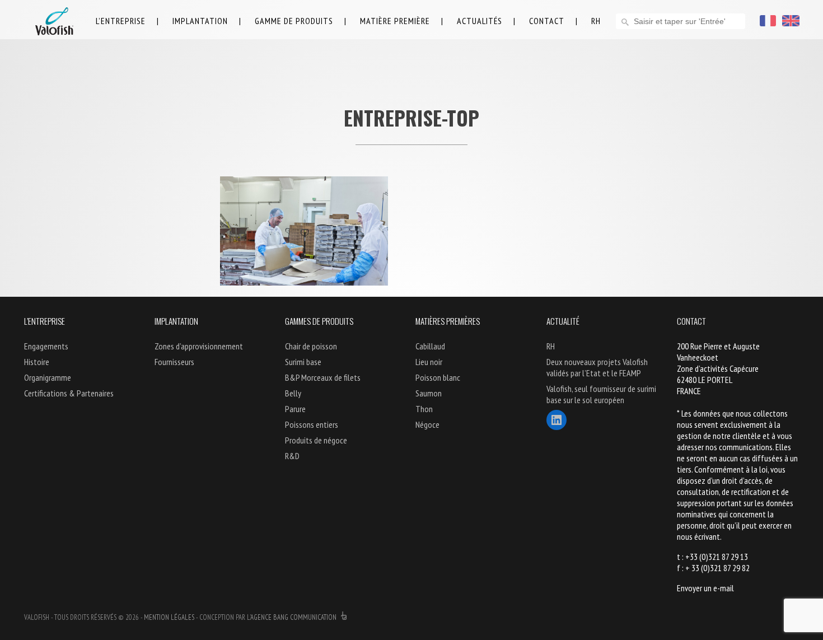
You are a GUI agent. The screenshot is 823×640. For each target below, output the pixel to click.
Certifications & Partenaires (69, 393)
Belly (293, 393)
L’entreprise (121, 20)
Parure (295, 408)
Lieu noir (428, 361)
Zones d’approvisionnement (199, 346)
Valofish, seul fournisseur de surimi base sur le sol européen (601, 394)
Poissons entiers (311, 424)
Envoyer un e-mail (705, 588)
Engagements (46, 346)
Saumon (428, 393)
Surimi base (303, 361)
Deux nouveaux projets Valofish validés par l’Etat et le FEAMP (597, 367)
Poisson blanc (437, 377)
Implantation (200, 20)
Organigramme (47, 377)
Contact (546, 20)
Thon (424, 408)
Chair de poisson (311, 346)
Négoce (427, 424)
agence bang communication (294, 617)
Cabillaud (430, 346)
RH (596, 20)
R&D (292, 455)
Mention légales (169, 617)
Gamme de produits (294, 20)
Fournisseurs (174, 361)
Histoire (36, 361)
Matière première (395, 20)
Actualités (479, 20)
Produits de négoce (316, 440)
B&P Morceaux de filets (323, 377)
